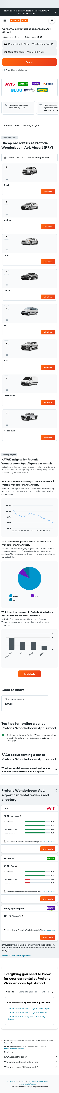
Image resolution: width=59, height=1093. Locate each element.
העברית (45, 10)
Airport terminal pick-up (16, 70)
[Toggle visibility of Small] (13, 596)
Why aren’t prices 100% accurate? (21, 1067)
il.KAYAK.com (12, 1081)
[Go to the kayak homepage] (19, 20)
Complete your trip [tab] (28, 991)
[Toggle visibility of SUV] (13, 600)
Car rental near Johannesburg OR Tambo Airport (29, 1008)
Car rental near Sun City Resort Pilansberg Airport (26, 1018)
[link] (29, 673)
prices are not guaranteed (14, 1048)
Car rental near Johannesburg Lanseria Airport (28, 1012)
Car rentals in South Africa (38, 1081)
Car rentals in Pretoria (27, 1084)
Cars (22, 1081)
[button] (56, 12)
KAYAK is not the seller (15, 1056)
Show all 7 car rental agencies (16, 955)
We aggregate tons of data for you (21, 1061)
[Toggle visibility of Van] (34, 596)
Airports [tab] (10, 991)
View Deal (48, 191)
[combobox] (11, 37)
